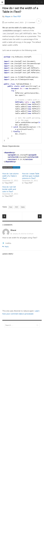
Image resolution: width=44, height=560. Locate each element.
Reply (6, 246)
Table (23, 207)
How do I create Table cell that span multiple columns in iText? (30, 176)
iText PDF (17, 16)
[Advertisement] (22, 388)
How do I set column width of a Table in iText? (10, 176)
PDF (16, 207)
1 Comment (31, 22)
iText (10, 207)
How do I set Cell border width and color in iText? (9, 189)
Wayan (7, 16)
